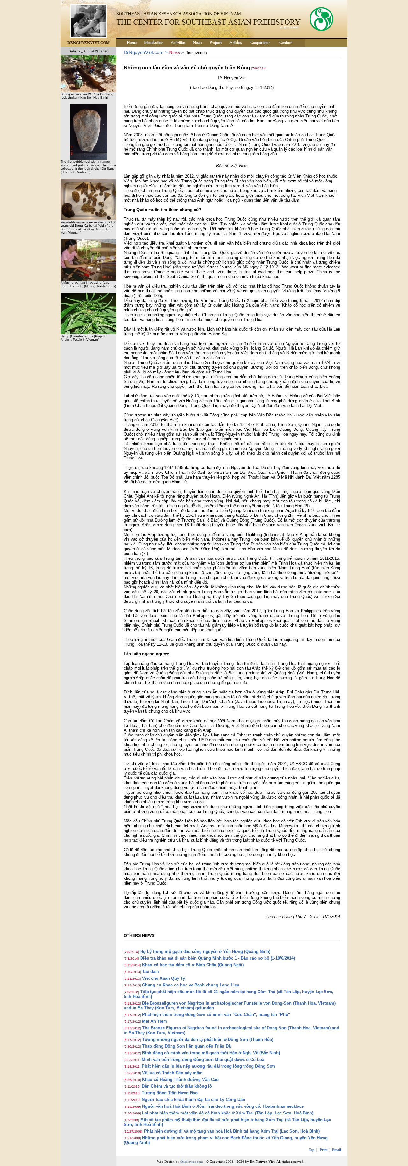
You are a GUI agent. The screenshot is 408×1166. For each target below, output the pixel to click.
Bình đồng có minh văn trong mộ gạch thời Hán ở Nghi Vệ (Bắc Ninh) (211, 1052)
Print (324, 1150)
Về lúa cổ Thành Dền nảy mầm (172, 1072)
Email (336, 1150)
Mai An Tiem (154, 1021)
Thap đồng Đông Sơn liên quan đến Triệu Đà (186, 1046)
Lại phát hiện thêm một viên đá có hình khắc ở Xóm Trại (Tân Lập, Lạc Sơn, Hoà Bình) (227, 1113)
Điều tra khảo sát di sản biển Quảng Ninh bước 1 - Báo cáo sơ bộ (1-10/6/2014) (217, 958)
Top (311, 1150)
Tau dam (150, 971)
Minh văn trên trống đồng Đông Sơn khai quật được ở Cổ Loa (203, 1059)
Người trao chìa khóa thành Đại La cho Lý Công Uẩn (193, 1099)
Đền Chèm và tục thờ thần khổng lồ (177, 1086)
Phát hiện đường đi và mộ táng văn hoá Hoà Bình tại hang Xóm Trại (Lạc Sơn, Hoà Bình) (232, 1131)
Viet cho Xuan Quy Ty (163, 978)
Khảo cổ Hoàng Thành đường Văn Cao (180, 1079)
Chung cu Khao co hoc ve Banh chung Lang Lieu (190, 985)
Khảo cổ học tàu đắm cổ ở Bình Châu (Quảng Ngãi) (193, 965)
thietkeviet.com (191, 1161)
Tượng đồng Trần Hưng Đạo (170, 1093)
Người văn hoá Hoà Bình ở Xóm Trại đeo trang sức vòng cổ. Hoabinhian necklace (223, 1106)
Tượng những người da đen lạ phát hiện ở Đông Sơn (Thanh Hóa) (207, 1039)
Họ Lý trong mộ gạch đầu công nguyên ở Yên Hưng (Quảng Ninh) (205, 951)
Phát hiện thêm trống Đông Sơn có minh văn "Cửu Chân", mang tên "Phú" (216, 1014)
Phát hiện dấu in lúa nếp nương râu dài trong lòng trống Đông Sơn (208, 1066)
